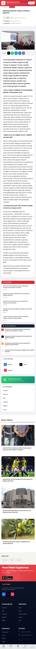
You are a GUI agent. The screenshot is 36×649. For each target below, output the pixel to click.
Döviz (20, 607)
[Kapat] (34, 2)
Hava (20, 611)
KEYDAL (27, 639)
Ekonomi (5, 394)
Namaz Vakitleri (23, 614)
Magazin (5, 405)
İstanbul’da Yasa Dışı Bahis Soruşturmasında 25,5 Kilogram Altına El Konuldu (15, 302)
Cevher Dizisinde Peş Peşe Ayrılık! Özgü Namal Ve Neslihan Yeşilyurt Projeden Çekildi (16, 317)
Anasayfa (5, 7)
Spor (4, 398)
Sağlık (3, 620)
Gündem (12, 7)
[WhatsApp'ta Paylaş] (12, 53)
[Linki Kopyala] (23, 53)
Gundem (5, 390)
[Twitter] (8, 594)
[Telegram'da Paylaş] (16, 53)
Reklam (4, 638)
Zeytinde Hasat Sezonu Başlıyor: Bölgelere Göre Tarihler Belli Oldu (17, 309)
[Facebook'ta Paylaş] (19, 53)
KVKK (3, 641)
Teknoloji (5, 402)
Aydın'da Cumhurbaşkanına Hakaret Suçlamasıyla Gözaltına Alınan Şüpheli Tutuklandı (15, 286)
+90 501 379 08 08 (26, 632)
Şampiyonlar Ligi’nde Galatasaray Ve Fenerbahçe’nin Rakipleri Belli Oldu (16, 294)
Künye (3, 635)
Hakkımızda (5, 632)
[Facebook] (4, 594)
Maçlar (20, 617)
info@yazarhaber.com (27, 635)
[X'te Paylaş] (8, 53)
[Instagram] (12, 594)
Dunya (4, 409)
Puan (20, 620)
